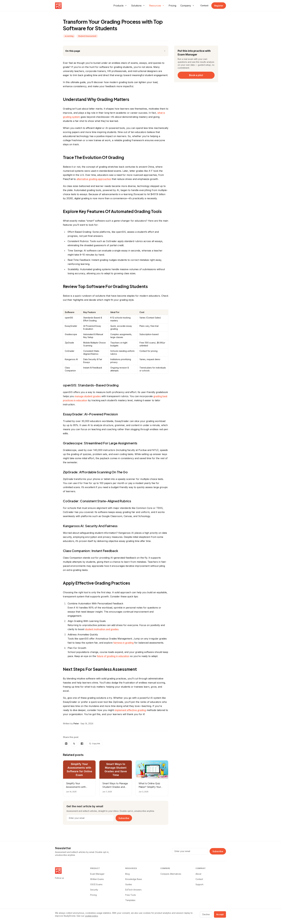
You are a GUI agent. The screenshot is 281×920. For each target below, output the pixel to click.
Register (218, 5)
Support (199, 884)
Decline (206, 914)
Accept (220, 914)
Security (94, 889)
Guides (128, 884)
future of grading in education (113, 656)
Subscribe (124, 818)
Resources (155, 5)
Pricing (172, 5)
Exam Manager (97, 874)
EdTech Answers (133, 889)
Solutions (136, 5)
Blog (127, 874)
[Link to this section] (132, 99)
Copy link (96, 743)
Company (185, 5)
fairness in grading (123, 642)
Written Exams (97, 879)
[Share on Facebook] (82, 743)
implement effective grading (130, 710)
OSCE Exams (96, 884)
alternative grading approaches (94, 179)
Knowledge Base (133, 879)
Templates (130, 900)
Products (118, 5)
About (198, 874)
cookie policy (91, 916)
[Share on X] (74, 743)
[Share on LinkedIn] (66, 743)
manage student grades (88, 396)
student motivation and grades (101, 629)
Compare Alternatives (170, 874)
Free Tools (130, 895)
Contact (204, 5)
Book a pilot (196, 75)
